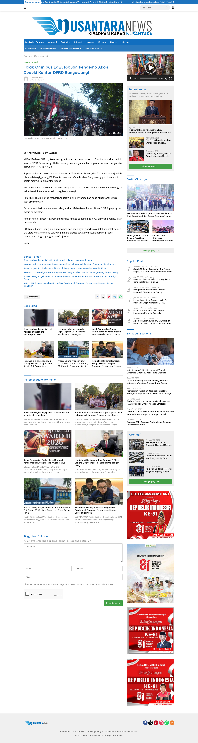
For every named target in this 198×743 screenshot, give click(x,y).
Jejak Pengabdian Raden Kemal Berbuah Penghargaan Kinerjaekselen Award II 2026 (65, 268)
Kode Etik (80, 731)
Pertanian (65, 42)
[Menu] (26, 7)
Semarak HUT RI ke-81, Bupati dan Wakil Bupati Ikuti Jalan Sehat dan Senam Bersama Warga (149, 214)
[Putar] (130, 78)
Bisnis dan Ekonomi (34, 42)
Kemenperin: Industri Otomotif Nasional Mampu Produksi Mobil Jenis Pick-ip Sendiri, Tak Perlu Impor (158, 443)
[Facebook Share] (97, 296)
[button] (167, 7)
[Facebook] (145, 723)
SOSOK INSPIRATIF (93, 48)
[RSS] (172, 723)
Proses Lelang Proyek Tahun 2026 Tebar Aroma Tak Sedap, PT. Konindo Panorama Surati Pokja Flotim (70, 277)
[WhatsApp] (166, 723)
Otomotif (52, 42)
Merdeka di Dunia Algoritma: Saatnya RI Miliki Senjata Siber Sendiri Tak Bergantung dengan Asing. (71, 272)
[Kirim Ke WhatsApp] (120, 296)
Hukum (113, 42)
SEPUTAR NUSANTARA (70, 48)
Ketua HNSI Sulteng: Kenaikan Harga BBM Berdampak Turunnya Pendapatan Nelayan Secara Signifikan (68, 284)
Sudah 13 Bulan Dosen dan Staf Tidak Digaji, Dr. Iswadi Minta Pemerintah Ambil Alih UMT (152, 270)
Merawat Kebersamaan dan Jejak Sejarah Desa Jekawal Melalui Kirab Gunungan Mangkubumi (70, 264)
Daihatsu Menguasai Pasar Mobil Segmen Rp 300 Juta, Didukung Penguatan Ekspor (159, 457)
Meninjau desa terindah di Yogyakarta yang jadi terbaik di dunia (151, 280)
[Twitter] (150, 723)
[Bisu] (166, 78)
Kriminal (102, 42)
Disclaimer (109, 731)
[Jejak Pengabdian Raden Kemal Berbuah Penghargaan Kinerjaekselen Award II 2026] (107, 317)
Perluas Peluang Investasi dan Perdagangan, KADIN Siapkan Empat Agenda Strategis (148, 402)
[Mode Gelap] (172, 7)
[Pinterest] (156, 723)
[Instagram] (161, 723)
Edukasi (78, 42)
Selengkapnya (149, 166)
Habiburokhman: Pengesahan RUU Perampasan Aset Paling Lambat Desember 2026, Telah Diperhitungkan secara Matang (150, 131)
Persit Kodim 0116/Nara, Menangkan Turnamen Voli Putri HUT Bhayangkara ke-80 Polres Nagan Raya (163, 238)
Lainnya (125, 42)
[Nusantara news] (99, 26)
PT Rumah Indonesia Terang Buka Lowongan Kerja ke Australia (149, 311)
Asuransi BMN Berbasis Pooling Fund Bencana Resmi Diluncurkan (149, 423)
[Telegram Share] (114, 296)
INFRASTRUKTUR (48, 48)
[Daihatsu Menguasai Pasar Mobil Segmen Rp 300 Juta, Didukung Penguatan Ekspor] (136, 457)
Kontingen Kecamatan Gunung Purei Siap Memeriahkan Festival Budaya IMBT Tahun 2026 (137, 238)
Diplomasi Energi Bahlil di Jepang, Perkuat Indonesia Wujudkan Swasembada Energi (147, 381)
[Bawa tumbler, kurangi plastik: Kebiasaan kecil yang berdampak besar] (39, 317)
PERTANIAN (30, 48)
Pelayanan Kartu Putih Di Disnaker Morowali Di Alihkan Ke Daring (149, 291)
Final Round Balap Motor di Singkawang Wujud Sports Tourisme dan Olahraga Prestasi (159, 470)
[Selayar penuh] (170, 78)
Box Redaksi (66, 731)
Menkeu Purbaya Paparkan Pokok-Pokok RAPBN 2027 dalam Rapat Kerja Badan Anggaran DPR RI (144, 2)
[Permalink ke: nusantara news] (26, 78)
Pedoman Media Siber (127, 731)
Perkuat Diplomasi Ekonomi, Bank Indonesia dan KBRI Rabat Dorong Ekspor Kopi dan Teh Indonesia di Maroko (150, 413)
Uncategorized (31, 62)
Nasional (90, 42)
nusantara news (36, 78)
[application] (150, 67)
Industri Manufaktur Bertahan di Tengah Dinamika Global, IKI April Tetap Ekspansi (146, 371)
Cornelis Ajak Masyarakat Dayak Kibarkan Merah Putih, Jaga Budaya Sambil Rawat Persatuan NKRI (159, 154)
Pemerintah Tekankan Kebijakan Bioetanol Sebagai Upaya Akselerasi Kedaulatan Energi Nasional (149, 392)
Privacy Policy (94, 731)
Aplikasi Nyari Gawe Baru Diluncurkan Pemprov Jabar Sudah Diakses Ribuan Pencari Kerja (152, 322)
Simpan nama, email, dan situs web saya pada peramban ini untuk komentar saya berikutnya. (69, 584)
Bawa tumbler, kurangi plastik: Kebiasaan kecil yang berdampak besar (58, 260)
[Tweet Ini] (103, 296)
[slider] (148, 78)
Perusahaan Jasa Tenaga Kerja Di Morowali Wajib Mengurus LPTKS (150, 301)
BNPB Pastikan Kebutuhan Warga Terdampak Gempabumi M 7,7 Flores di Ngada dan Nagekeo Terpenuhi (159, 141)
